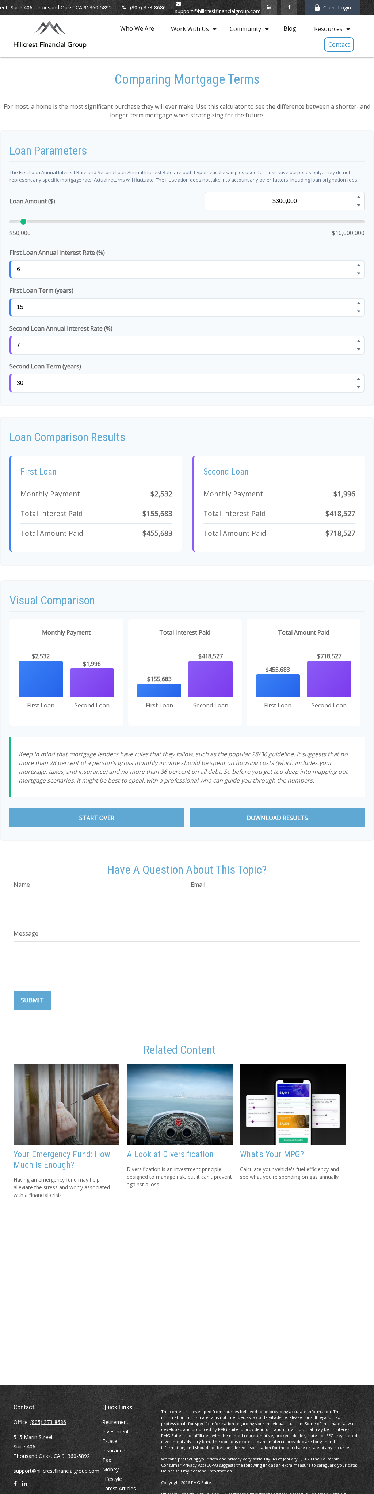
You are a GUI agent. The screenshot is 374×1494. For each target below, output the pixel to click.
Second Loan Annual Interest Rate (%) (60, 328)
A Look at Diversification (170, 1154)
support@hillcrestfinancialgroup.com (56, 1470)
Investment (115, 1431)
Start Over (96, 818)
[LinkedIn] (269, 7)
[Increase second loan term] (359, 379)
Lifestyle (112, 1478)
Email (198, 885)
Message (26, 933)
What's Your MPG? (272, 1154)
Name (22, 885)
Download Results (277, 818)
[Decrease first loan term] (359, 312)
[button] (137, 28)
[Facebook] (289, 7)
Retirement (115, 1422)
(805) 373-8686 (148, 7)
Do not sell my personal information (196, 1471)
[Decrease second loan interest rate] (359, 350)
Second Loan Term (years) (45, 366)
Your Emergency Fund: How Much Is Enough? (62, 1159)
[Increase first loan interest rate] (359, 265)
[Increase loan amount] (359, 197)
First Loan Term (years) (41, 290)
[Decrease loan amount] (359, 206)
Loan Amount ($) (32, 201)
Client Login (337, 7)
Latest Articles (119, 1488)
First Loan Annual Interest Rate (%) (57, 253)
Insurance (113, 1450)
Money (110, 1469)
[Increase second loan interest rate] (359, 341)
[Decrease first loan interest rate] (359, 274)
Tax (106, 1459)
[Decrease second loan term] (359, 387)
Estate (109, 1441)
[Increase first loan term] (359, 303)
